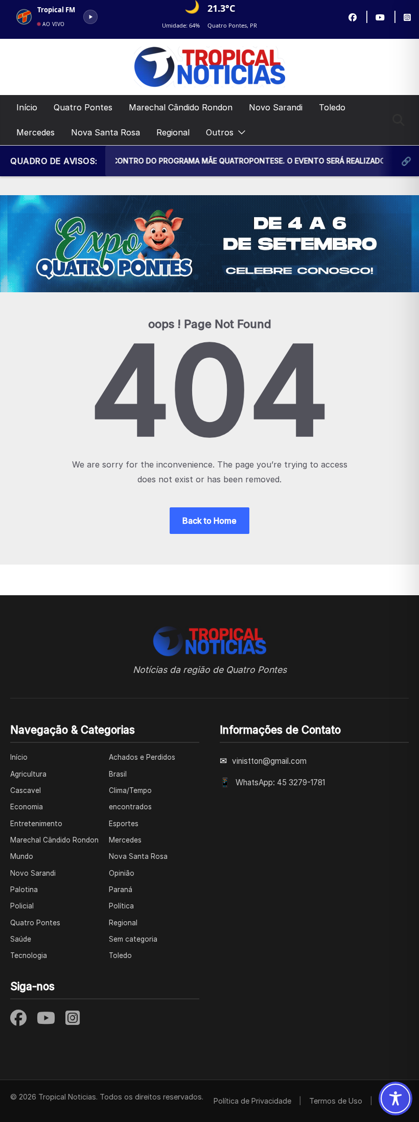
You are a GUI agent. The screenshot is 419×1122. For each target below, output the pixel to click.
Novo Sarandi (275, 107)
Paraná (120, 889)
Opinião (121, 873)
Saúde (20, 939)
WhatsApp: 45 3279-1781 (280, 782)
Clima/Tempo (130, 790)
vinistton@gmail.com (269, 761)
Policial (22, 906)
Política (121, 906)
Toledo (332, 107)
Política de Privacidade (252, 1100)
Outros (220, 132)
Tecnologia (28, 955)
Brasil (118, 774)
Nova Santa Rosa (105, 132)
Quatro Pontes (83, 107)
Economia (26, 807)
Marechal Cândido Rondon (180, 107)
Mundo (21, 856)
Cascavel (25, 790)
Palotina (24, 889)
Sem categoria (133, 939)
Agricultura (28, 774)
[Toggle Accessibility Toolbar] (395, 1098)
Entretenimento (36, 824)
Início (26, 107)
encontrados (130, 807)
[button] (240, 132)
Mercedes (35, 132)
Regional (173, 132)
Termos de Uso (335, 1100)
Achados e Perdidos (142, 757)
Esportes (123, 824)
